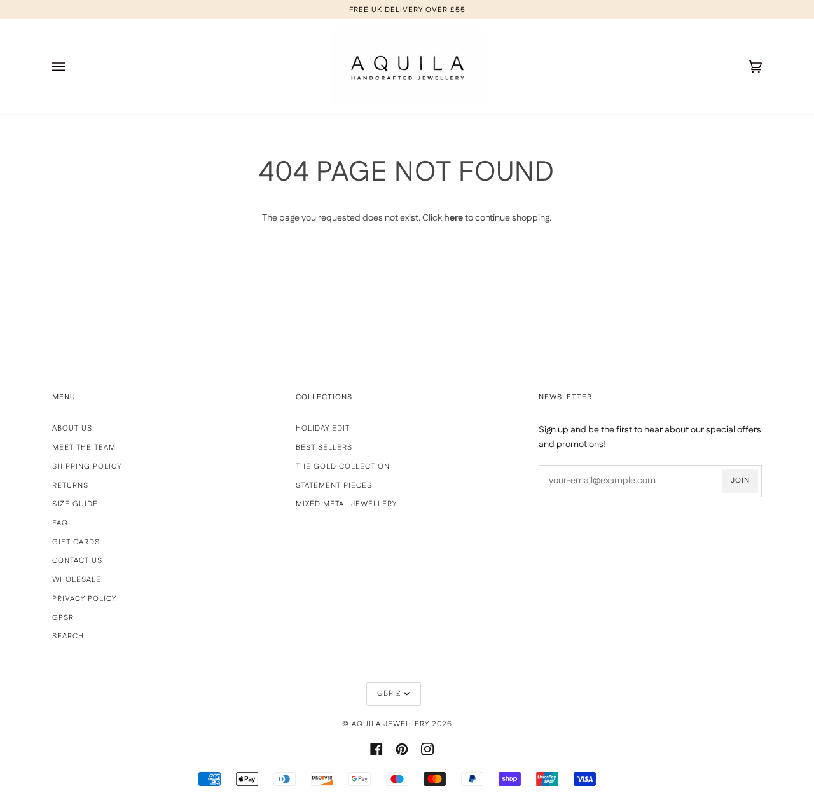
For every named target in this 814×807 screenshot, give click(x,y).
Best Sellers (324, 447)
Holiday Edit (323, 428)
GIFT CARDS (76, 542)
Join (740, 480)
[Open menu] (71, 66)
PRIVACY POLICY (84, 598)
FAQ (60, 523)
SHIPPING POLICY (86, 466)
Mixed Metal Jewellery (346, 504)
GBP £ (389, 693)
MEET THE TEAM (84, 447)
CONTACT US (77, 560)
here (453, 218)
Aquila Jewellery (390, 724)
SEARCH (68, 636)
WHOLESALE (76, 579)
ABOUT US (72, 428)
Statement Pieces (334, 485)
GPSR (63, 617)
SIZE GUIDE (75, 504)
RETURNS (70, 485)
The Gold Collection (343, 466)
